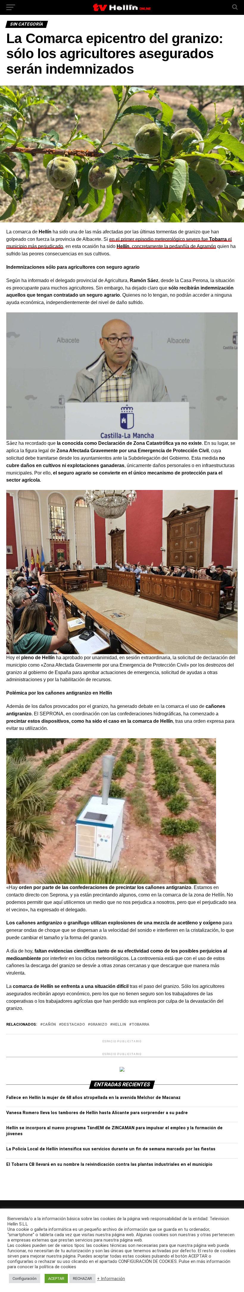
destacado (73, 1025)
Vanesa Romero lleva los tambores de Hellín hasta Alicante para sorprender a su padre (97, 1112)
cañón (49, 1025)
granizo (98, 1025)
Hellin (119, 1025)
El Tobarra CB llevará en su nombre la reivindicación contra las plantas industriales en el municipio (109, 1164)
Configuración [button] (24, 1278)
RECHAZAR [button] (82, 1278)
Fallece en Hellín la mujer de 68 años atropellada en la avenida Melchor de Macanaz (93, 1097)
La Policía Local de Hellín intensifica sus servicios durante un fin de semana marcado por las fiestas (110, 1149)
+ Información (111, 1278)
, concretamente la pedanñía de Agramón (166, 246)
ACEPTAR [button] (56, 1278)
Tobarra (140, 1025)
